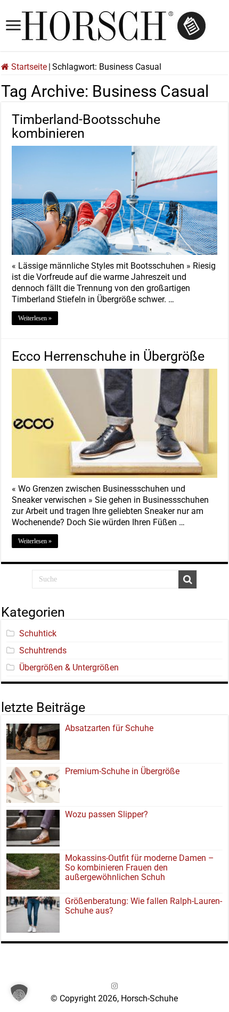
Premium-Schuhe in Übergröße (122, 771)
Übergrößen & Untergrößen (69, 667)
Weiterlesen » (35, 318)
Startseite (28, 67)
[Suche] (187, 579)
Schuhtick (37, 633)
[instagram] (114, 986)
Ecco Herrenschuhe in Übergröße (108, 356)
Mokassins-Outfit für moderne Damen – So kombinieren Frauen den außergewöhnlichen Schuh (139, 867)
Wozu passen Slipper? (106, 814)
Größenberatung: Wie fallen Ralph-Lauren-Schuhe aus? (143, 906)
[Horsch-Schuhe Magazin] (114, 24)
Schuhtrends (43, 650)
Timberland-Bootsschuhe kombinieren (86, 126)
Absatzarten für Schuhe (111, 728)
